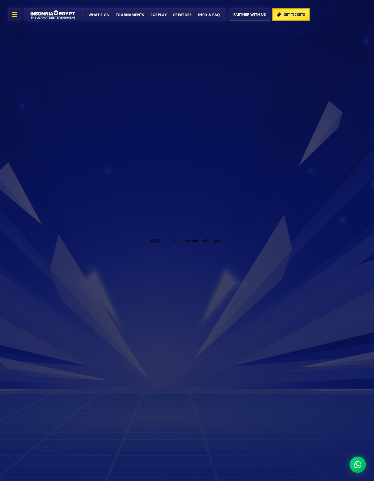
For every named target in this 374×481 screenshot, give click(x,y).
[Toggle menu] (14, 14)
